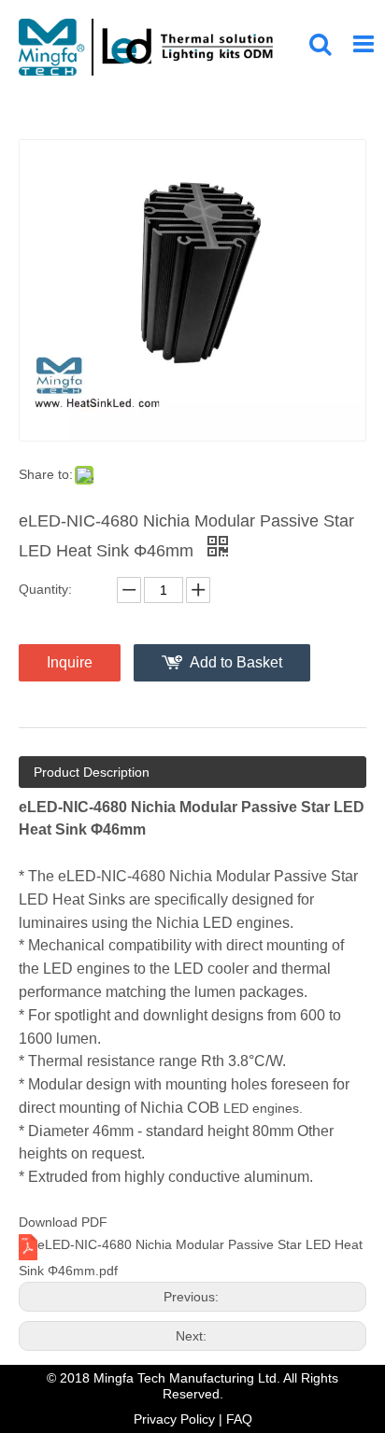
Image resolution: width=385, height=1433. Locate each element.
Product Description (92, 772)
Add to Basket (236, 662)
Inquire (70, 662)
